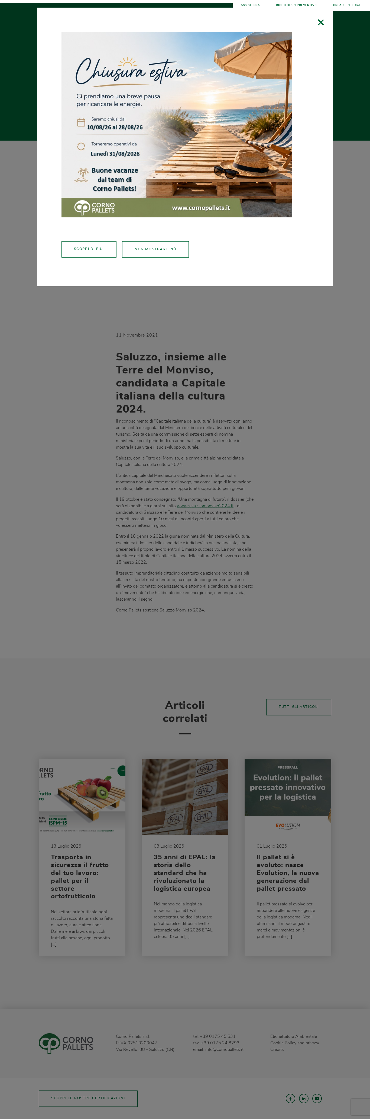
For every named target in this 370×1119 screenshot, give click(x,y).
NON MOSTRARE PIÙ (155, 249)
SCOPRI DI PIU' (89, 249)
